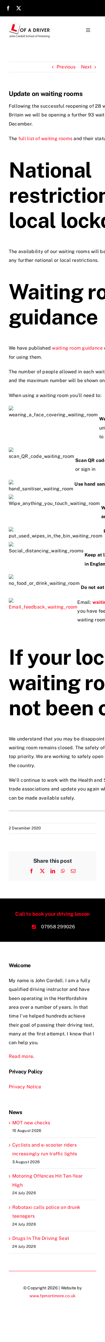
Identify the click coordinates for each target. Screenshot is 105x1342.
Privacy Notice (25, 1087)
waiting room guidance (77, 348)
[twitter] (18, 8)
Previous (66, 67)
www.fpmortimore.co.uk (52, 1295)
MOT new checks (31, 1123)
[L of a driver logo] (30, 24)
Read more (21, 1056)
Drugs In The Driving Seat (40, 1238)
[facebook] (8, 8)
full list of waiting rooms (45, 138)
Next (86, 67)
